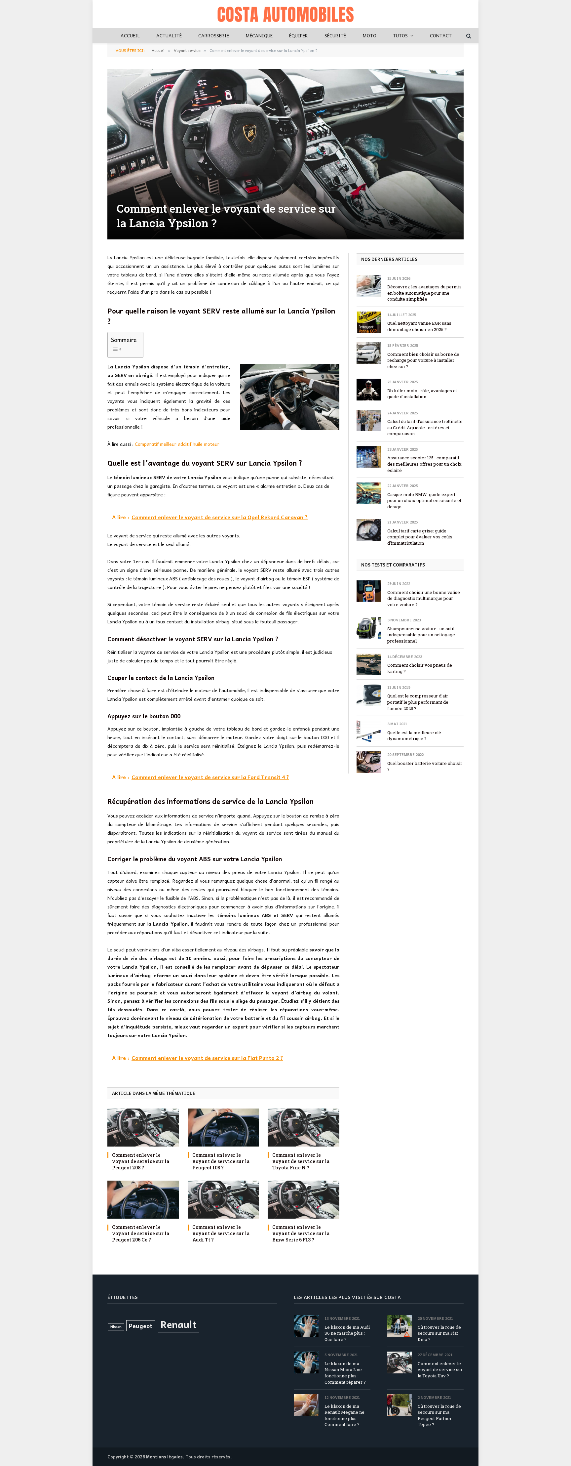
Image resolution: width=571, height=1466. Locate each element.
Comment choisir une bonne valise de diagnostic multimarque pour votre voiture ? (423, 598)
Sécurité (335, 35)
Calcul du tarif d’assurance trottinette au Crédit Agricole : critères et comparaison (425, 427)
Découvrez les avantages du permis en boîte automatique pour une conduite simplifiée (424, 293)
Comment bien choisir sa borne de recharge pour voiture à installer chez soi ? (423, 360)
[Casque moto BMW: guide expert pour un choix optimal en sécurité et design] (369, 493)
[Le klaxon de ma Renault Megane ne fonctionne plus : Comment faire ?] (306, 1405)
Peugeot (141, 1325)
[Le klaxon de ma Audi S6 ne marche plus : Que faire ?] (306, 1326)
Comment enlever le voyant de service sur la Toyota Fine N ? (301, 1161)
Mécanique (259, 35)
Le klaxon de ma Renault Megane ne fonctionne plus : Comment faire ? (344, 1415)
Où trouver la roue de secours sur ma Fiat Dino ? (439, 1333)
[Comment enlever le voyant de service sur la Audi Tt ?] (223, 1200)
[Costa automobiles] (285, 14)
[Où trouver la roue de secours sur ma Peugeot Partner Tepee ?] (399, 1405)
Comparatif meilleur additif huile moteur (177, 443)
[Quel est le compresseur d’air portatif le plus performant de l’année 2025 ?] (369, 695)
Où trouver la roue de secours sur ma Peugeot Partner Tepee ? (439, 1415)
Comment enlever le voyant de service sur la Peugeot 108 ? (221, 1161)
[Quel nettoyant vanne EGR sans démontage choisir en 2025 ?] (369, 322)
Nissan (116, 1326)
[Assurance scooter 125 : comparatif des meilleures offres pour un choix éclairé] (369, 457)
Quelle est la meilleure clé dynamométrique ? (414, 736)
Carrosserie (213, 35)
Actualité (169, 35)
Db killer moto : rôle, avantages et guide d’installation (422, 394)
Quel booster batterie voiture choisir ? (424, 766)
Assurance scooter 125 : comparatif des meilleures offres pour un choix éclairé (424, 464)
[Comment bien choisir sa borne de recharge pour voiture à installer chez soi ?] (369, 353)
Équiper (298, 35)
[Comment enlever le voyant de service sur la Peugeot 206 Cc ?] (143, 1200)
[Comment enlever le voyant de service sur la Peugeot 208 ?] (143, 1128)
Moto (369, 35)
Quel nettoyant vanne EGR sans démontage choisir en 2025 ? (419, 326)
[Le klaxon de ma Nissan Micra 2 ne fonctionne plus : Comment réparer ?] (306, 1362)
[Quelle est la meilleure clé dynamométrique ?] (369, 731)
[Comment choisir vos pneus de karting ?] (369, 664)
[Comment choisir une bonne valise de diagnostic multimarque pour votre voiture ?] (369, 591)
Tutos (400, 35)
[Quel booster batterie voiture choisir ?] (369, 762)
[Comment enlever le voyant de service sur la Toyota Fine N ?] (303, 1128)
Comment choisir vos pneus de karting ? (419, 668)
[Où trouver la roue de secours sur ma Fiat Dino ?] (399, 1326)
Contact (441, 35)
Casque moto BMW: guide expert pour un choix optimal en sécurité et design (424, 500)
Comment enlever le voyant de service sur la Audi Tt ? (221, 1233)
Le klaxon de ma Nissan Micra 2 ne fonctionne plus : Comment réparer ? (345, 1373)
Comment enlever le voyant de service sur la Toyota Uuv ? (440, 1370)
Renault (179, 1324)
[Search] (468, 35)
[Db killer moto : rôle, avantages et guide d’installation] (369, 389)
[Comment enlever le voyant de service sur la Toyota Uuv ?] (399, 1362)
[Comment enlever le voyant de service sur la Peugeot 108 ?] (223, 1128)
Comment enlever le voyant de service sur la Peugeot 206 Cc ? (141, 1233)
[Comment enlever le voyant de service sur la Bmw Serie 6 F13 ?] (303, 1200)
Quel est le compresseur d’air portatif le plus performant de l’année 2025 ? (417, 702)
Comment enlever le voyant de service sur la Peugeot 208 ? (141, 1161)
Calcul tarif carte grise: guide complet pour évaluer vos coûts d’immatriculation (419, 537)
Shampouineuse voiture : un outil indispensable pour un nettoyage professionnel (421, 635)
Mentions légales (164, 1456)
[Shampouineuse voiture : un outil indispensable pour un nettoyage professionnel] (369, 627)
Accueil (130, 35)
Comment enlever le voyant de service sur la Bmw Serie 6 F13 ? (301, 1233)
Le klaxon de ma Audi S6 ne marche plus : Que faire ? (347, 1333)
